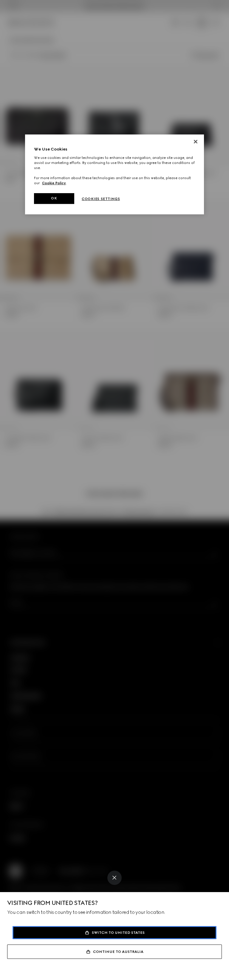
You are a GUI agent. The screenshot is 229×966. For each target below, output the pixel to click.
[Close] (114, 878)
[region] (114, 174)
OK (54, 198)
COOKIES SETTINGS (101, 199)
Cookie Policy (54, 183)
